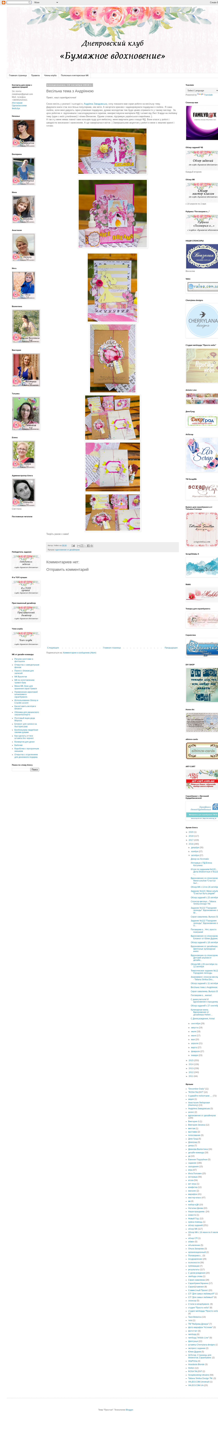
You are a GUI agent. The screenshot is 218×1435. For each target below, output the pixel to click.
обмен (191, 1241)
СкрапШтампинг (196, 1287)
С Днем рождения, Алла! (203, 1018)
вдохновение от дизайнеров (67, 550)
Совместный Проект (198, 1290)
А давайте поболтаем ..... (200, 1096)
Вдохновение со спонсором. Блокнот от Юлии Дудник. (204, 937)
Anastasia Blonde (196, 1364)
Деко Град (193, 1139)
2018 (191, 836)
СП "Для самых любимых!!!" (201, 1294)
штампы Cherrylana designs (201, 1345)
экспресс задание (196, 1348)
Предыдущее (171, 648)
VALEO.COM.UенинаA (198, 1382)
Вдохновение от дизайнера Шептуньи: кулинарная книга (204, 948)
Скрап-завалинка (196, 1280)
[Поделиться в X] (85, 545)
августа (195, 1027)
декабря (195, 847)
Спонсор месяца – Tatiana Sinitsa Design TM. (203, 902)
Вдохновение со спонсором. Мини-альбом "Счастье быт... (204, 880)
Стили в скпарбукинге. (199, 1304)
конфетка (192, 1187)
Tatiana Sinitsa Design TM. (200, 1378)
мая (193, 1039)
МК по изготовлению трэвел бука (24, 681)
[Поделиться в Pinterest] (91, 545)
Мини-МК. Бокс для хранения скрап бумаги (25, 687)
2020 (191, 832)
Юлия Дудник (194, 1351)
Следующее (53, 648)
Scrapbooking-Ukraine (198, 1375)
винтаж (191, 1128)
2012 (191, 1072)
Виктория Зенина (196, 1125)
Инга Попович (195, 1173)
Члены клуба (50, 75)
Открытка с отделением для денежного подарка (26, 755)
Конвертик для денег (24, 742)
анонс (191, 1112)
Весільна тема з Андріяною (204, 987)
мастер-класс (194, 1197)
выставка (192, 1132)
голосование (194, 1135)
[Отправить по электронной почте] (78, 545)
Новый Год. (193, 1218)
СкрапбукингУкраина (198, 1283)
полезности (194, 1262)
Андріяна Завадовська (95, 104)
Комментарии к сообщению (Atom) (79, 653)
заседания (193, 1166)
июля (194, 1031)
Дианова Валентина (198, 1149)
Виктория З (193, 1121)
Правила (35, 75)
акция (191, 1099)
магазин (192, 1191)
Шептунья (193, 1341)
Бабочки (18, 745)
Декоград (192, 1142)
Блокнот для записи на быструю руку (25, 725)
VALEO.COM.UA (196, 1385)
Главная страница (18, 75)
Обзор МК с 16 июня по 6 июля (203, 1232)
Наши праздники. (196, 1211)
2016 (191, 844)
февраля (195, 1051)
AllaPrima (192, 1361)
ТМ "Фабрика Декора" (198, 1324)
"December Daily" (196, 1089)
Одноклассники (19, 105)
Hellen (191, 1368)
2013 (191, 1068)
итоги (190, 1180)
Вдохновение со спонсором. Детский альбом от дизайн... (204, 957)
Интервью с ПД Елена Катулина (201, 864)
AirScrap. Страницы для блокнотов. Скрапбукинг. (200, 1356)
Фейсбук (16, 108)
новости (192, 1215)
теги (190, 1320)
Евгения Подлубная (197, 1159)
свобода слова (195, 1276)
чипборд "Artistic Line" (198, 1338)
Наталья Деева (195, 1208)
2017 (191, 840)
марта (194, 1047)
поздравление (195, 1259)
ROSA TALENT (195, 1371)
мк (189, 1201)
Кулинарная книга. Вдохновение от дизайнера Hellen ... (202, 1012)
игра (190, 1170)
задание (192, 1163)
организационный (197, 1252)
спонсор (192, 1300)
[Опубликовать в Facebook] (88, 545)
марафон (192, 1194)
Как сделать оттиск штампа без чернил (24, 737)
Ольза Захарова (196, 1248)
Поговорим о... (195, 1255)
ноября (195, 851)
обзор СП (193, 1238)
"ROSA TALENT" (195, 1092)
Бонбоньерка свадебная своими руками (26, 731)
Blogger (129, 1410)
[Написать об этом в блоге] (82, 545)
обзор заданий (195, 1225)
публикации (193, 1266)
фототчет (193, 1331)
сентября (196, 1023)
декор (191, 1145)
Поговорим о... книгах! (201, 995)
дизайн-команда (196, 1152)
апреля (195, 1043)
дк (189, 1156)
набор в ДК (193, 1204)
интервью (193, 1177)
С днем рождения (196, 1273)
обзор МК (192, 1229)
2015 (191, 1060)
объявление (194, 1245)
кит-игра (192, 1184)
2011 (191, 1076)
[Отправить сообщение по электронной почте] (73, 545)
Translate (208, 95)
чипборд (192, 1334)
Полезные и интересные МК (75, 75)
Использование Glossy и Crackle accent (26, 701)
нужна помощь (195, 1222)
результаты (193, 1269)
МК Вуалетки (20, 677)
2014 (191, 1064)
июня (194, 1035)
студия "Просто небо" (198, 1307)
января (195, 1055)
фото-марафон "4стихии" (200, 1327)
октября (195, 855)
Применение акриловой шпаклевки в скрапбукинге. (26, 694)
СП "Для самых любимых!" (201, 1297)
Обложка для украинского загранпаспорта (26, 713)
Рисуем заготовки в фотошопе (23, 660)
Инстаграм (17, 103)
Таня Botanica (194, 1317)
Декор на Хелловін (200, 859)
